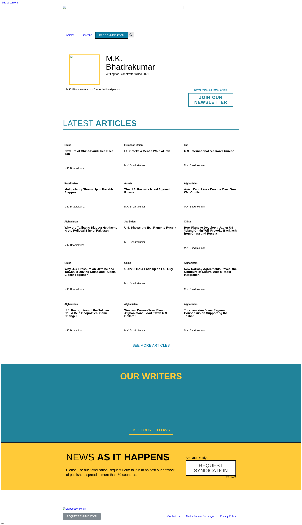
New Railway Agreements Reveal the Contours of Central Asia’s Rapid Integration (210, 271)
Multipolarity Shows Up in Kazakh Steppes (88, 191)
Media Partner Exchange (200, 516)
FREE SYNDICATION (111, 35)
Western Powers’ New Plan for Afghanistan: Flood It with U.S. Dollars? (146, 313)
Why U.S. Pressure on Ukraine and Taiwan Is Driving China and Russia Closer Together (90, 271)
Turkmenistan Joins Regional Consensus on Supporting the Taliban (206, 313)
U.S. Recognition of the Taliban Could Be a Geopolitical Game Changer (86, 313)
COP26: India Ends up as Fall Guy (148, 269)
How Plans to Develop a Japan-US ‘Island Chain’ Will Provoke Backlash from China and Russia (210, 230)
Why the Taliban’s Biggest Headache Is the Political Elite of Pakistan (90, 229)
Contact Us (173, 516)
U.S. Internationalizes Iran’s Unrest (209, 151)
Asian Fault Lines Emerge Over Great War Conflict (211, 191)
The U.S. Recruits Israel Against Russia (147, 191)
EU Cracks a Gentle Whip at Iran (147, 151)
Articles (70, 35)
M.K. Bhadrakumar (74, 168)
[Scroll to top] (2, 523)
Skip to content (9, 2)
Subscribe (86, 35)
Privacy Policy (228, 516)
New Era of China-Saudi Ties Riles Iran (89, 152)
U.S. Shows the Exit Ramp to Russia (150, 227)
